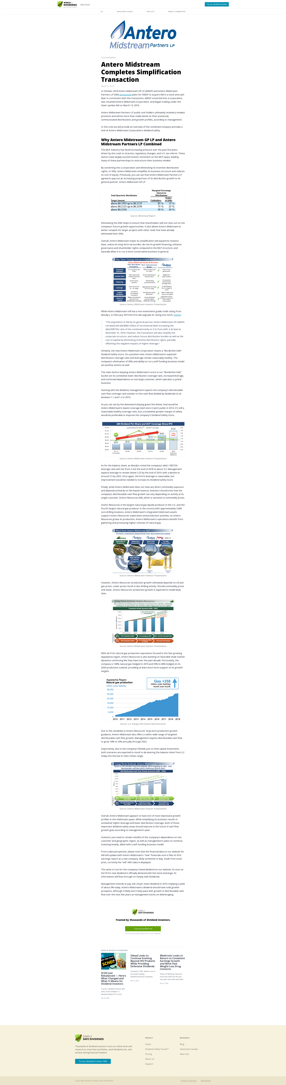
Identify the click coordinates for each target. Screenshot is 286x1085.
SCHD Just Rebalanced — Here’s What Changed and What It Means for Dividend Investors (113, 978)
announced (125, 94)
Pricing (148, 1054)
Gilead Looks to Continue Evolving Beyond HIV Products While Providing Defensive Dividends (142, 961)
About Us (149, 1059)
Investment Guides (125, 12)
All (102, 12)
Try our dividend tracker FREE (93, 1061)
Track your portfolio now (143, 929)
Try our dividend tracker (217, 4)
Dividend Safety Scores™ (157, 1049)
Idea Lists (150, 12)
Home (148, 1044)
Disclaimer (206, 1080)
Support (149, 1064)
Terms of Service (188, 1080)
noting (177, 314)
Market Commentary (176, 12)
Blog (182, 1044)
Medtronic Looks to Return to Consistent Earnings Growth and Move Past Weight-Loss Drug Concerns (172, 962)
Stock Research (108, 57)
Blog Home (85, 4)
